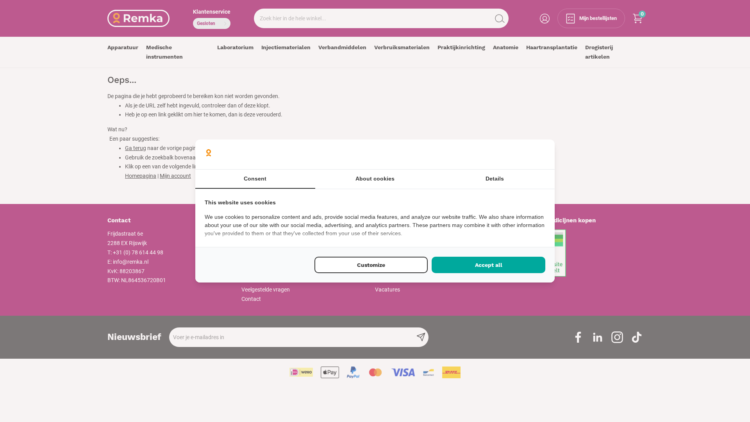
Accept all (488, 265)
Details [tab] (495, 178)
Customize (371, 265)
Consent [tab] (255, 178)
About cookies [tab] (375, 178)
